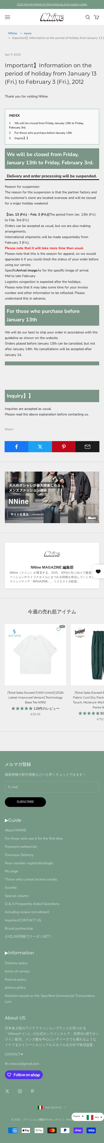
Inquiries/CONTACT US (23, 920)
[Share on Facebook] (16, 446)
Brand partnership (19, 928)
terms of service (17, 971)
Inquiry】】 (22, 138)
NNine (12, 33)
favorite (11, 887)
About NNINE (15, 830)
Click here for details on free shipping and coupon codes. (52, 4)
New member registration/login (29, 863)
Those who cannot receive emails (31, 879)
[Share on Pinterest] (64, 446)
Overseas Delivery (19, 854)
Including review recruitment (27, 912)
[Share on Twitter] (40, 446)
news (27, 33)
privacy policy (15, 987)
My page (11, 871)
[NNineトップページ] (52, 497)
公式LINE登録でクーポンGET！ (29, 936)
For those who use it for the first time (34, 838)
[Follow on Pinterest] (32, 1091)
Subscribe (25, 802)
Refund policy (15, 979)
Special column (17, 895)
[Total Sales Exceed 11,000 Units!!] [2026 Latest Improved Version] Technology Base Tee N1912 (35, 697)
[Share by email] (87, 446)
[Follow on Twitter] (7, 1091)
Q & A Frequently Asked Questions (32, 903)
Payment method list (21, 846)
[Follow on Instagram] (19, 1091)
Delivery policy (16, 963)
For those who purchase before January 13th (43, 133)
